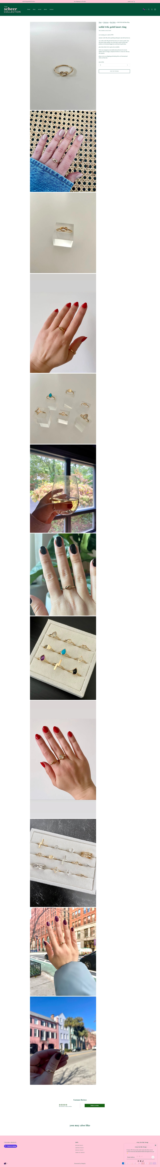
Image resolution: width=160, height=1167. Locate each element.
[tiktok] (143, 1161)
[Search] (149, 9)
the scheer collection (105, 30)
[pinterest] (141, 1161)
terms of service (80, 1152)
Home (100, 22)
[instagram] (138, 1161)
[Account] (152, 9)
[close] (155, 1145)
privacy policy (79, 1150)
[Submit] (153, 1157)
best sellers (113, 22)
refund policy (79, 1145)
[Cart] (155, 9)
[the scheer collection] (14, 9)
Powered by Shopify (80, 1163)
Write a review (94, 1105)
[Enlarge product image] (63, 66)
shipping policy (79, 1147)
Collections (105, 22)
